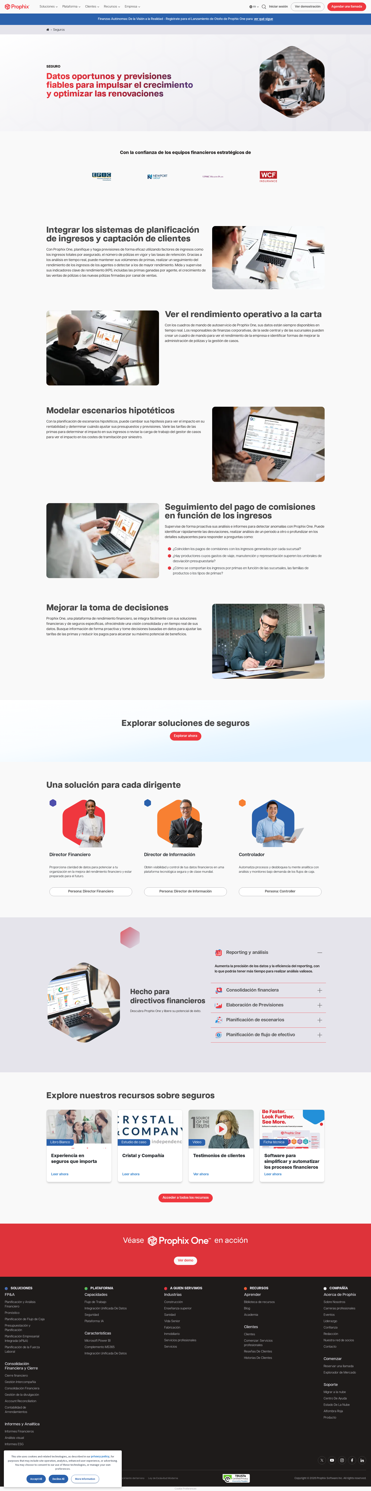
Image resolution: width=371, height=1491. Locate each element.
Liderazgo (330, 1321)
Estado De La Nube (337, 1405)
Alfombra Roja (333, 1411)
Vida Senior (172, 1321)
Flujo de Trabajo (95, 1302)
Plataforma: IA (94, 1321)
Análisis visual (14, 1438)
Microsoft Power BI (98, 1340)
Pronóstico (12, 1313)
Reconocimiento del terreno (129, 1478)
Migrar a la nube (335, 1392)
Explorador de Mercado (340, 1372)
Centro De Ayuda (335, 1398)
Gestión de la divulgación (22, 1395)
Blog (247, 1308)
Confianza (331, 1327)
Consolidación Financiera (22, 1388)
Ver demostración (307, 6)
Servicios (170, 1346)
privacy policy (100, 1456)
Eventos (329, 1315)
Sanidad (169, 1315)
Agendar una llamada (346, 6)
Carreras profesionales (339, 1308)
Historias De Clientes (258, 1358)
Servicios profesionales (180, 1340)
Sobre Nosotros (334, 1302)
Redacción (331, 1334)
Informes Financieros (19, 1431)
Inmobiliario (172, 1334)
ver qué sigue (263, 19)
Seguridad (92, 1315)
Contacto (330, 1346)
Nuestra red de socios (339, 1340)
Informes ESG (14, 1444)
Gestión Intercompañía (20, 1382)
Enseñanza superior (178, 1308)
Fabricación (172, 1327)
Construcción (173, 1302)
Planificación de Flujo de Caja (25, 1319)
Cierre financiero (16, 1375)
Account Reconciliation (20, 1401)
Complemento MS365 (100, 1347)
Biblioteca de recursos (259, 1302)
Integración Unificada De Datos (106, 1308)
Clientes (249, 1334)
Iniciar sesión (278, 6)
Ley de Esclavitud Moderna (163, 1478)
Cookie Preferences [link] (185, 1489)
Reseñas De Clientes (258, 1351)
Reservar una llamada (339, 1366)
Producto (330, 1417)
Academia (251, 1315)
